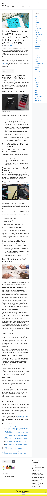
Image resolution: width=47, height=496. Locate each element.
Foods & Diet (38, 44)
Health (8, 6)
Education (20, 2)
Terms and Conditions (21, 493)
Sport (36, 86)
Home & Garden (39, 63)
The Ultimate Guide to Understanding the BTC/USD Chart (15, 453)
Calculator (5, 448)
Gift (36, 50)
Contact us (28, 6)
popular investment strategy (14, 80)
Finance (34, 2)
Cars (36, 24)
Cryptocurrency (38, 28)
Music (36, 74)
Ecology (37, 30)
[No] (45, 492)
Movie (36, 73)
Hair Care (37, 53)
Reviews (37, 84)
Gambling (37, 46)
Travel (22, 6)
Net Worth (37, 76)
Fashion (37, 36)
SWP (20, 448)
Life (36, 69)
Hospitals (37, 65)
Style (13, 6)
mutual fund (16, 448)
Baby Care (37, 16)
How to (37, 67)
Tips (36, 92)
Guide (36, 52)
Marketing (37, 71)
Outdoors (37, 80)
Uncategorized (38, 96)
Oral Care (37, 78)
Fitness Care (38, 40)
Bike (36, 18)
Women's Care (38, 100)
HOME (8, 2)
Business (14, 2)
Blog (36, 20)
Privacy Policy (27, 493)
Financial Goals (11, 448)
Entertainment (27, 2)
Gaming (39, 2)
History (36, 61)
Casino (36, 26)
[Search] (13, 461)
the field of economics (22, 416)
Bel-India (4, 4)
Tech (18, 6)
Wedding (37, 98)
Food (36, 42)
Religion (37, 82)
